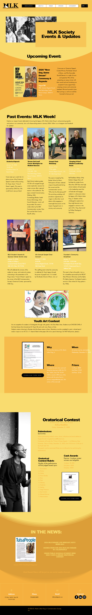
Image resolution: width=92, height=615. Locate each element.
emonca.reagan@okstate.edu (55, 379)
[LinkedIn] (80, 597)
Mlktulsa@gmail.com (57, 597)
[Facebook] (76, 597)
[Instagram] (84, 597)
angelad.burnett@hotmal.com (56, 439)
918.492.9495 (34, 597)
